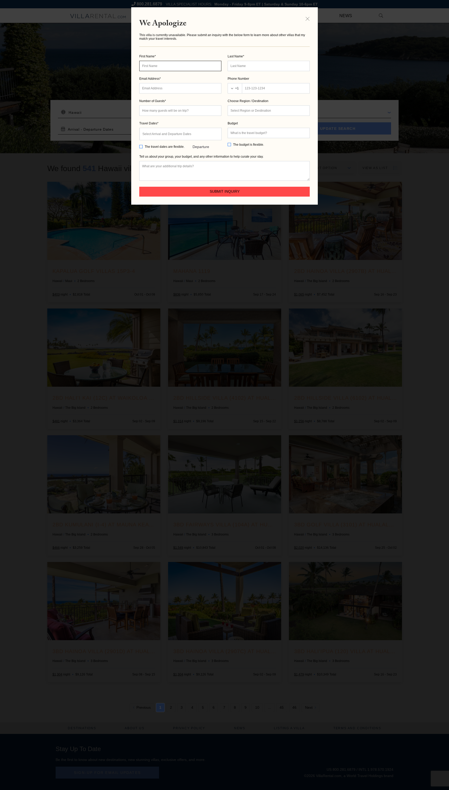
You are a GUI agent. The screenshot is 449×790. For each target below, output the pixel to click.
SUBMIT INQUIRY (225, 191)
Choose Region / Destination (248, 101)
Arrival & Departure (201, 136)
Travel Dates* (149, 123)
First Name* (147, 56)
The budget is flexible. (248, 144)
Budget (233, 123)
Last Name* (236, 56)
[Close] (307, 18)
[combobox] (269, 110)
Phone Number (238, 79)
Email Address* (150, 79)
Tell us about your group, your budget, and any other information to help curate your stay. (201, 156)
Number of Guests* (152, 101)
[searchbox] (269, 110)
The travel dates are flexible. (164, 147)
